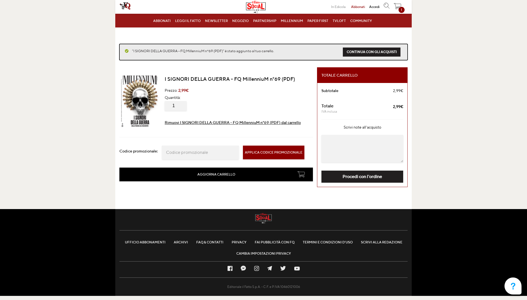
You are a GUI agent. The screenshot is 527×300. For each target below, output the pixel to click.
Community (361, 21)
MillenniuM (292, 21)
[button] (398, 7)
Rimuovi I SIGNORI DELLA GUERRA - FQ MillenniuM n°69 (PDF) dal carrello (233, 122)
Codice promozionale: (138, 151)
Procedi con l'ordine (362, 176)
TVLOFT (339, 21)
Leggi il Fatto (188, 21)
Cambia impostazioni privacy (263, 253)
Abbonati (162, 21)
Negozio (240, 21)
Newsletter (216, 21)
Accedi (374, 7)
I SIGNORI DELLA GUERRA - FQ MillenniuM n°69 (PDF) (230, 79)
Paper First (317, 21)
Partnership (264, 21)
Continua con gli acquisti (372, 52)
